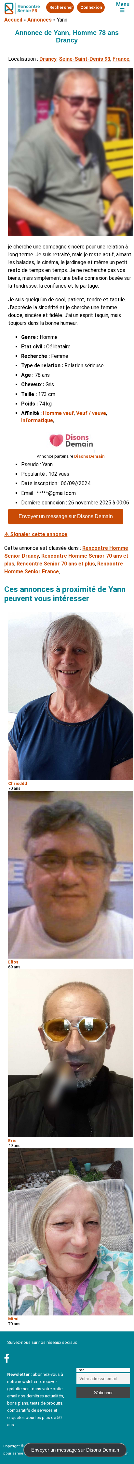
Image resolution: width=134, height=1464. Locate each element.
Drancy (48, 59)
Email (81, 1370)
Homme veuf (58, 413)
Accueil (13, 20)
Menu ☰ (122, 7)
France (121, 59)
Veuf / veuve (91, 413)
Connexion (91, 7)
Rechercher (61, 7)
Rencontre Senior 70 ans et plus (56, 564)
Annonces (39, 20)
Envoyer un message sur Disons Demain (66, 516)
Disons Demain (89, 456)
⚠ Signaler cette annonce (35, 534)
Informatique (37, 420)
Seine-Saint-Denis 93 (84, 59)
